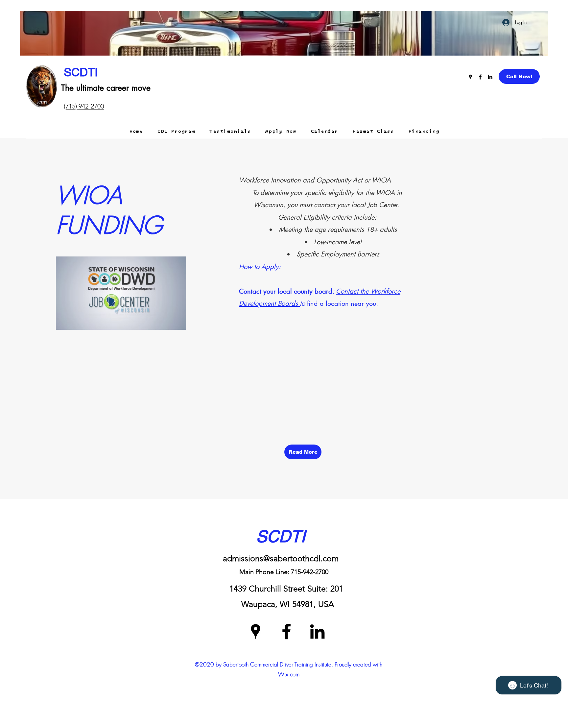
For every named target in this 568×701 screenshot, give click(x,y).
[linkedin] (490, 77)
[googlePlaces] (470, 77)
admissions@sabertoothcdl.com (281, 558)
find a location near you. (342, 303)
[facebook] (480, 77)
